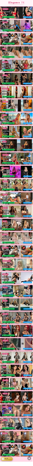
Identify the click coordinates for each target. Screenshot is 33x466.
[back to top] (29, 458)
